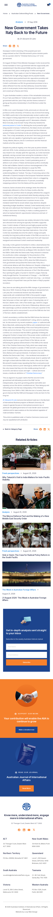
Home (5, 13)
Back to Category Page (13, 429)
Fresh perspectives (10, 473)
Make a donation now (26, 730)
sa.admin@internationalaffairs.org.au (16, 875)
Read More (26, 788)
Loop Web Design (30, 912)
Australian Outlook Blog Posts (22, 13)
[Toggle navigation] (6, 5)
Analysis (19, 22)
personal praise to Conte (12, 125)
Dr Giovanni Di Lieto (10, 400)
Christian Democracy (33, 373)
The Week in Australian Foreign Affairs (19, 590)
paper (35, 322)
